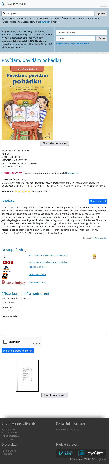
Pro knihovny (8, 429)
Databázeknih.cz (37, 281)
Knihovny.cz (72, 172)
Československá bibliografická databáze (49, 262)
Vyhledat (101, 13)
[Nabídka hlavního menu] (103, 4)
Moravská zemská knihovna (66, 453)
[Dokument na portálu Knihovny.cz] (12, 172)
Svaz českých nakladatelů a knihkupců (48, 255)
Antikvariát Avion (37, 274)
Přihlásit (101, 38)
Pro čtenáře (7, 439)
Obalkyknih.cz (100, 459)
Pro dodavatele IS (10, 435)
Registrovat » (62, 43)
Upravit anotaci (98, 201)
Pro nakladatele (9, 432)
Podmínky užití (9, 450)
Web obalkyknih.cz (100, 238)
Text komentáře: (10, 316)
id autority (44, 21)
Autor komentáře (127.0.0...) (16, 298)
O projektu (7, 453)
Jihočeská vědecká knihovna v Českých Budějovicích (91, 453)
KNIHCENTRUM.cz (38, 267)
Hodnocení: (7, 307)
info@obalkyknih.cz (69, 429)
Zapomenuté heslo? (80, 43)
